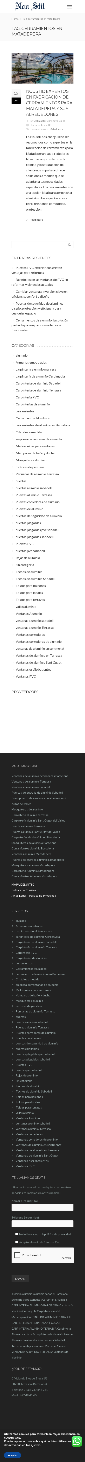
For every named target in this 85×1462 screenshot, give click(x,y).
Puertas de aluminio (28, 1038)
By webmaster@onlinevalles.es (48, 120)
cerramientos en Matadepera (47, 129)
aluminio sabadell (44, 1294)
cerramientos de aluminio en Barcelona (40, 974)
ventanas (38, 1346)
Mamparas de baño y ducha (33, 995)
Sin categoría (24, 1080)
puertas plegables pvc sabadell (35, 1054)
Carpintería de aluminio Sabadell (36, 942)
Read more (36, 219)
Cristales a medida (27, 979)
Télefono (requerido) (25, 1217)
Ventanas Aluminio (28, 1118)
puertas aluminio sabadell (32, 1022)
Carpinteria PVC (26, 952)
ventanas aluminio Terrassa (33, 1128)
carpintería (28, 1334)
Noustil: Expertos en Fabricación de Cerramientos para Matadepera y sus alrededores (49, 103)
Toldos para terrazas (29, 1107)
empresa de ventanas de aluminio (37, 984)
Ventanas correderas (29, 1134)
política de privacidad (57, 1234)
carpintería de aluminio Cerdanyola (38, 936)
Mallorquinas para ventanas (33, 990)
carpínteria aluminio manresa (34, 931)
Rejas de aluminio (27, 1075)
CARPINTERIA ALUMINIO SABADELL (49, 1317)
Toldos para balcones (29, 1096)
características (33, 1299)
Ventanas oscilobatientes (32, 1160)
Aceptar (12, 1455)
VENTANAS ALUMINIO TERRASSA (32, 1351)
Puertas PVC (24, 1064)
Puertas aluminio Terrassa (32, 1027)
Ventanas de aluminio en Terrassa (37, 1150)
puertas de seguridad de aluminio (37, 1043)
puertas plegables (27, 1048)
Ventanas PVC (25, 1166)
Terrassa (17, 1346)
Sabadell (59, 1340)
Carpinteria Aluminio (54, 1299)
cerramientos (24, 963)
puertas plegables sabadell (33, 1059)
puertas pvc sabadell (29, 1070)
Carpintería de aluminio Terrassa (36, 947)
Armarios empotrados (30, 926)
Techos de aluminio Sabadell (34, 1091)
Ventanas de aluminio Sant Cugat (37, 1155)
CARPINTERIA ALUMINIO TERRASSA (34, 1328)
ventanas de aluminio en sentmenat (38, 1144)
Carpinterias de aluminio (31, 958)
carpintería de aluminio (49, 1334)
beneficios (18, 1299)
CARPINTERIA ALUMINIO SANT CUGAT (36, 1322)
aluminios (28, 1294)
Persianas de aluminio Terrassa (35, 1011)
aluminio (21, 920)
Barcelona (62, 1294)
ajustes (35, 1445)
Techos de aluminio (28, 1086)
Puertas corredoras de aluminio (36, 1032)
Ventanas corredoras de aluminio (37, 1139)
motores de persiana (29, 1006)
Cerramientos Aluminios (31, 968)
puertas (21, 1016)
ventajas (28, 1346)
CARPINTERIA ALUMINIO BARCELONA (35, 1305)
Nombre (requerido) (25, 1201)
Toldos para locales (28, 1102)
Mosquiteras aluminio (29, 1000)
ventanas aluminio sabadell (33, 1123)
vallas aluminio (25, 1112)
